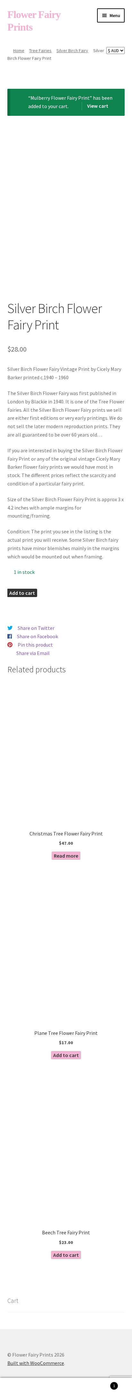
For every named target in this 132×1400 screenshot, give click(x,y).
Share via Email (33, 653)
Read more (66, 855)
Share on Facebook (37, 636)
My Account (22, 1389)
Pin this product (35, 644)
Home (18, 50)
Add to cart (22, 593)
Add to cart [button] (66, 1055)
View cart (97, 106)
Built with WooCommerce (35, 1363)
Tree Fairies (40, 50)
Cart (101, 1383)
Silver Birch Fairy (72, 50)
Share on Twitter (36, 628)
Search (66, 1389)
